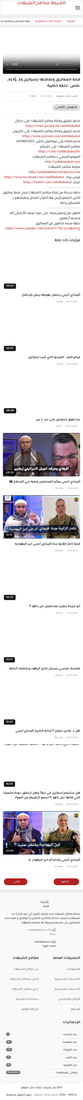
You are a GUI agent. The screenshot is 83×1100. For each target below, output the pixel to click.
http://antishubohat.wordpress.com (54, 172)
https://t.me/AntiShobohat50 (59, 151)
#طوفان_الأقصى (66, 107)
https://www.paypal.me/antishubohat (53, 126)
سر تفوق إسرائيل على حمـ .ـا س (58, 419)
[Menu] (77, 8)
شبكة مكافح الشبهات (46, 1095)
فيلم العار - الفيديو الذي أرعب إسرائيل (54, 357)
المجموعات (73, 969)
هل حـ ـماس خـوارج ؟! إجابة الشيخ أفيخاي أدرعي (47, 731)
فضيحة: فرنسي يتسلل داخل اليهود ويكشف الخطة (44, 668)
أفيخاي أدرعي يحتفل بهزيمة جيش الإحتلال (51, 295)
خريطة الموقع (30, 1009)
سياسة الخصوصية (27, 999)
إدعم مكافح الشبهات (25, 989)
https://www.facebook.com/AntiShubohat (34, 177)
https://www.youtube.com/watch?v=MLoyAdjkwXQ (43, 228)
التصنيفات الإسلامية (67, 979)
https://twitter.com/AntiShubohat (47, 182)
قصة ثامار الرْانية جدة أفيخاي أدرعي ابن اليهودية (47, 544)
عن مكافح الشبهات (26, 969)
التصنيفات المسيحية (67, 989)
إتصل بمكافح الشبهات (24, 979)
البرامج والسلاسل (69, 999)
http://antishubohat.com (62, 162)
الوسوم (75, 1009)
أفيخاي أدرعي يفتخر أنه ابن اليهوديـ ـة (54, 860)
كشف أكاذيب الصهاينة (67, 96)
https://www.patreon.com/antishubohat (51, 136)
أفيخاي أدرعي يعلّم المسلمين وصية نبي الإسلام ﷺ (44, 482)
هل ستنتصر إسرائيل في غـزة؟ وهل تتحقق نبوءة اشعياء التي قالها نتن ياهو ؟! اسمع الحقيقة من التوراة (41, 795)
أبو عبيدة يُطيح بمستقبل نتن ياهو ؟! (54, 606)
